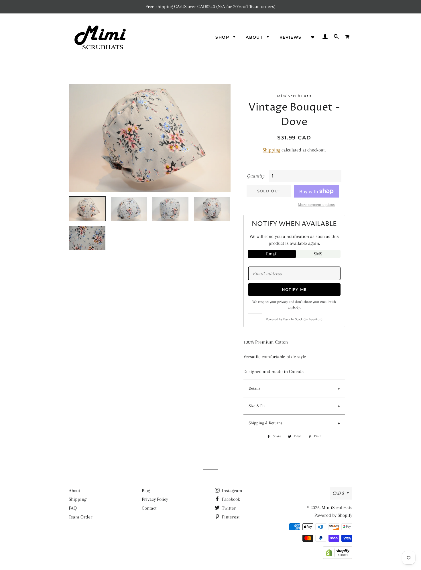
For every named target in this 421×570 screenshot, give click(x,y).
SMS (318, 254)
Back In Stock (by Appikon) (302, 319)
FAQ (73, 508)
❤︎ (313, 37)
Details (254, 388)
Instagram (231, 490)
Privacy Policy (155, 499)
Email (272, 254)
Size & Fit (257, 405)
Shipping (271, 150)
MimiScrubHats (337, 507)
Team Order (81, 517)
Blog (146, 490)
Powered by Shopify (333, 515)
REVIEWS (291, 37)
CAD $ (338, 493)
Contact (149, 508)
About (74, 490)
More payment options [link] (316, 204)
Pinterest (230, 517)
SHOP (223, 37)
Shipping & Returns (265, 423)
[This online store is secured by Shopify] (337, 557)
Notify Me (294, 289)
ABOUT (255, 37)
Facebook (230, 499)
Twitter (228, 508)
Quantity (256, 176)
